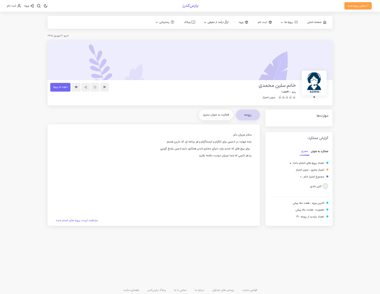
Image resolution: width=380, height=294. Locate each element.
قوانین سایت (249, 290)
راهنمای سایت (131, 290)
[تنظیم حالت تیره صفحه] (45, 6)
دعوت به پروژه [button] (60, 87)
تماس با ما (180, 290)
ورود (27, 6)
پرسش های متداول (223, 290)
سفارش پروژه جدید (357, 6)
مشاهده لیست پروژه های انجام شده (77, 220)
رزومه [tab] (248, 115)
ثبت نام (12, 6)
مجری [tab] (304, 151)
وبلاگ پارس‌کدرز (156, 290)
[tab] (216, 115)
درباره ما (199, 290)
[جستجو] (38, 6)
